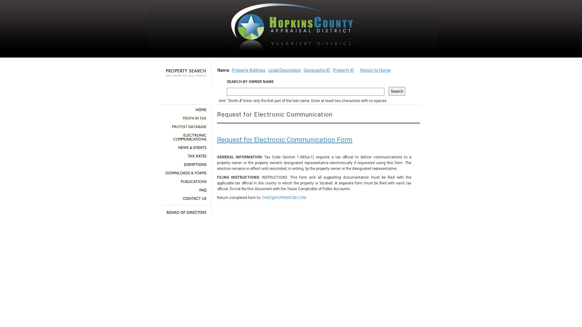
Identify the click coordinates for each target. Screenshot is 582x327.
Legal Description (284, 70)
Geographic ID (317, 70)
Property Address (249, 70)
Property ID (343, 70)
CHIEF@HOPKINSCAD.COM (284, 198)
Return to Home (375, 70)
